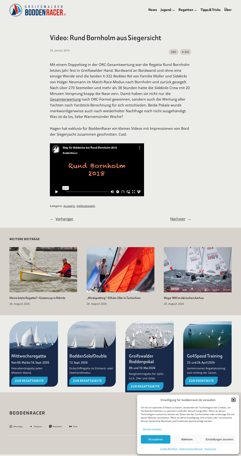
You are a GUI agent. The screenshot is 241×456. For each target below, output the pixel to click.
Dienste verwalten (152, 429)
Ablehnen (187, 439)
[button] (233, 400)
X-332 (185, 52)
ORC (173, 52)
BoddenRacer (27, 413)
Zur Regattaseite (29, 381)
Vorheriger (64, 218)
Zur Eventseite (201, 381)
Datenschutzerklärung (191, 448)
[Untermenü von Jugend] (173, 10)
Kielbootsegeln (86, 206)
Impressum (210, 448)
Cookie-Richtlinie (168, 448)
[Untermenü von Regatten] (195, 10)
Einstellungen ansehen (219, 439)
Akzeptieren (155, 439)
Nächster (177, 218)
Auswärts (69, 206)
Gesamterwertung (65, 99)
